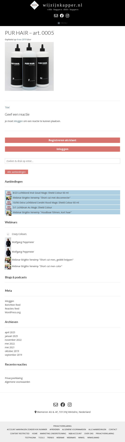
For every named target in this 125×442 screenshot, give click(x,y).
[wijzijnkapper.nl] (62, 6)
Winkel (81, 437)
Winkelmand (93, 437)
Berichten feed (12, 304)
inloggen (18, 121)
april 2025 (10, 332)
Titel (7, 107)
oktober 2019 (12, 351)
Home (34, 433)
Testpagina (30, 437)
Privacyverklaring (13, 378)
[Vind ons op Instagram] (67, 16)
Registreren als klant (62, 140)
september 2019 (13, 354)
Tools (41, 437)
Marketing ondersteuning (53, 433)
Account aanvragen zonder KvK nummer (27, 429)
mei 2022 (10, 343)
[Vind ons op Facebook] (62, 16)
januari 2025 (11, 336)
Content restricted (19, 433)
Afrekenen (55, 429)
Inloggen (62, 149)
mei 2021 (10, 347)
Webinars (71, 437)
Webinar (60, 437)
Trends (50, 437)
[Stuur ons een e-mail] (56, 16)
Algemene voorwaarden (17, 381)
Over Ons (88, 433)
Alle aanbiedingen (16, 171)
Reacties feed (12, 308)
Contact (113, 429)
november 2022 (13, 339)
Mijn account (75, 433)
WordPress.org (13, 312)
